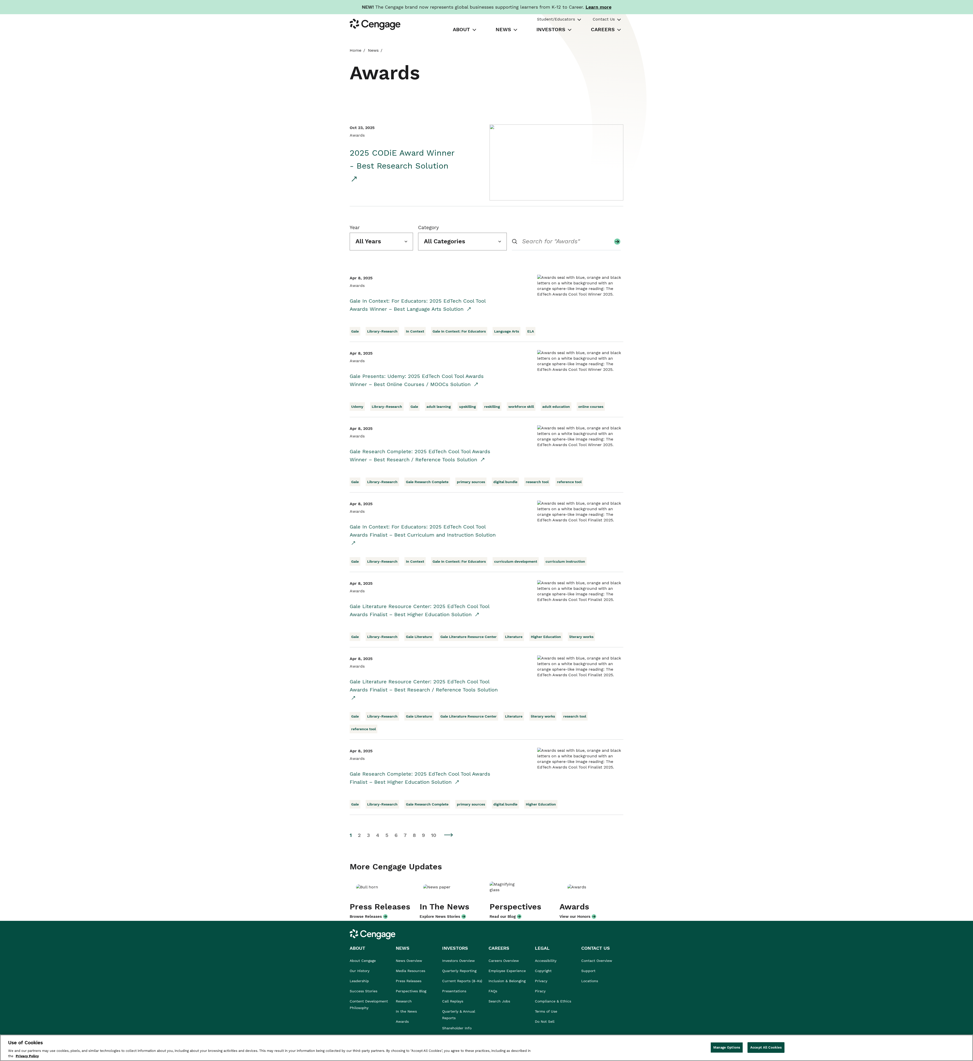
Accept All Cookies (766, 1047)
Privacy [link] (541, 981)
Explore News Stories (440, 916)
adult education (556, 407)
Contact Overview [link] (596, 961)
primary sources (471, 482)
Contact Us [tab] (604, 19)
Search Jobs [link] (499, 1001)
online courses (590, 407)
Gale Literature (419, 637)
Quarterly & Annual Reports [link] (458, 1014)
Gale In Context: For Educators (459, 331)
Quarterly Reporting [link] (459, 971)
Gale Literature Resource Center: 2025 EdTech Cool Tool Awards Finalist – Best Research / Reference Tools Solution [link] (424, 686)
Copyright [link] (543, 971)
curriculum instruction (565, 561)
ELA (530, 331)
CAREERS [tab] (603, 29)
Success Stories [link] (363, 991)
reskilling (492, 407)
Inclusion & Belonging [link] (507, 981)
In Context (415, 331)
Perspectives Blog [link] (411, 991)
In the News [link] (406, 1011)
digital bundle (505, 482)
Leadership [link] (359, 981)
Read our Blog (503, 916)
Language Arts (506, 331)
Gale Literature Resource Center (468, 637)
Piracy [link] (540, 991)
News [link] (373, 50)
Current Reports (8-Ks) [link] (462, 981)
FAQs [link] (493, 991)
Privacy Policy (27, 1056)
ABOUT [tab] (461, 29)
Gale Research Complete (427, 482)
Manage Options (726, 1047)
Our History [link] (359, 971)
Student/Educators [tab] (556, 19)
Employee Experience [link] (507, 971)
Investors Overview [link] (458, 961)
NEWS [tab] (503, 29)
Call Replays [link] (452, 1001)
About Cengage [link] (363, 961)
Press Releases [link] (408, 981)
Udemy (357, 407)
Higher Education (546, 637)
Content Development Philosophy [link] (369, 1004)
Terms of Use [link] (546, 1011)
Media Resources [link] (410, 971)
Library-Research (382, 331)
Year (355, 227)
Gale (355, 331)
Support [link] (589, 971)
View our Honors (574, 916)
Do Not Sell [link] (545, 1021)
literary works (581, 637)
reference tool (569, 482)
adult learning (438, 407)
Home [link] (355, 50)
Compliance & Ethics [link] (553, 1001)
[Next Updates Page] (448, 835)
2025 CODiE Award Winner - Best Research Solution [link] (402, 159)
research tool (537, 482)
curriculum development (515, 561)
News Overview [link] (409, 961)
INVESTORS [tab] (550, 29)
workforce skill (521, 407)
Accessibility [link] (545, 961)
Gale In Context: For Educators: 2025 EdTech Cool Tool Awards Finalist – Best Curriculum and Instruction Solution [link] (423, 531)
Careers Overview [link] (504, 961)
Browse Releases (366, 916)
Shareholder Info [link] (457, 1028)
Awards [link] (402, 1021)
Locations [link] (589, 981)
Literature (513, 637)
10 (433, 835)
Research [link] (404, 1001)
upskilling (467, 407)
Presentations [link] (454, 991)
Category (428, 227)
